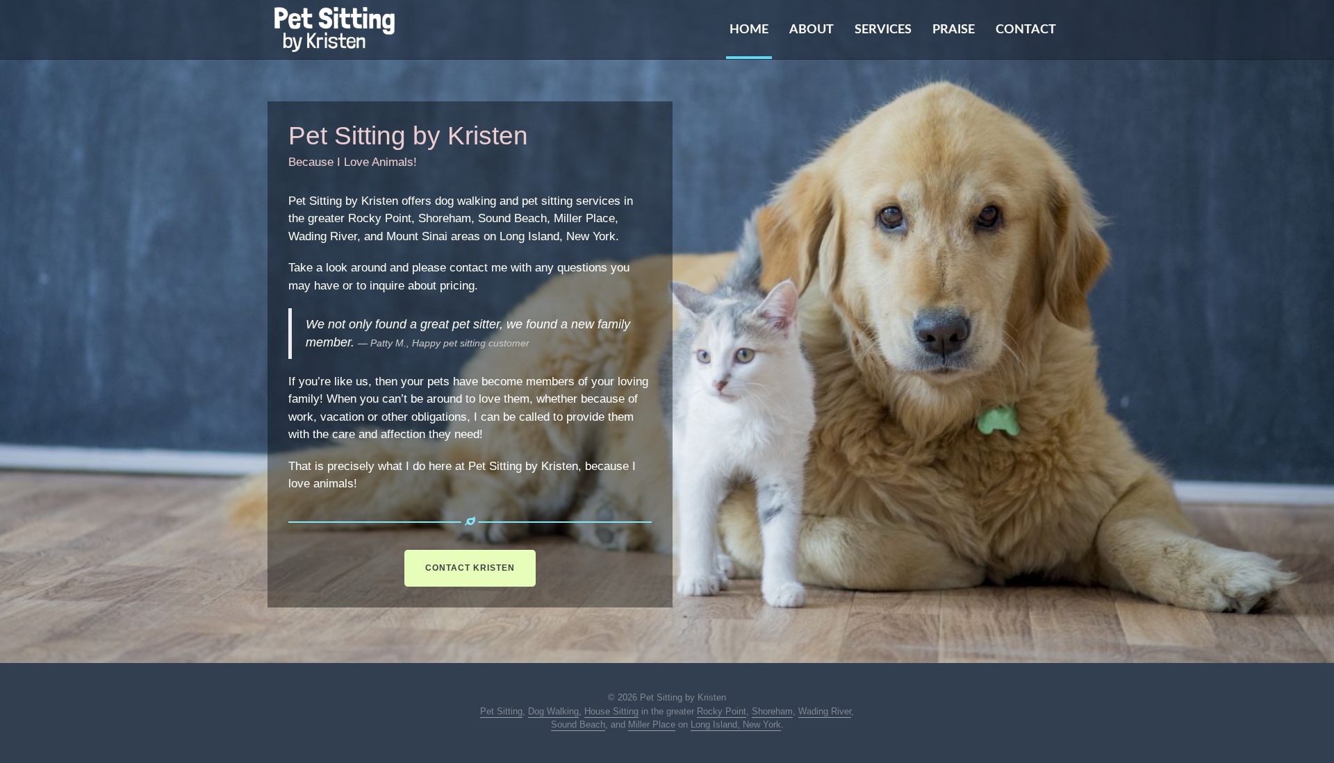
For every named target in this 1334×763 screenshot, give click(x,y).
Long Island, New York (736, 724)
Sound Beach (578, 724)
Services (883, 30)
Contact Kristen (470, 568)
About (811, 30)
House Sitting (611, 711)
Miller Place (651, 724)
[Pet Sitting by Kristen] (334, 29)
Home (749, 30)
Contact (1026, 30)
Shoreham (772, 711)
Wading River (824, 711)
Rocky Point (721, 711)
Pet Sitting (501, 711)
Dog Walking (553, 711)
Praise (953, 30)
